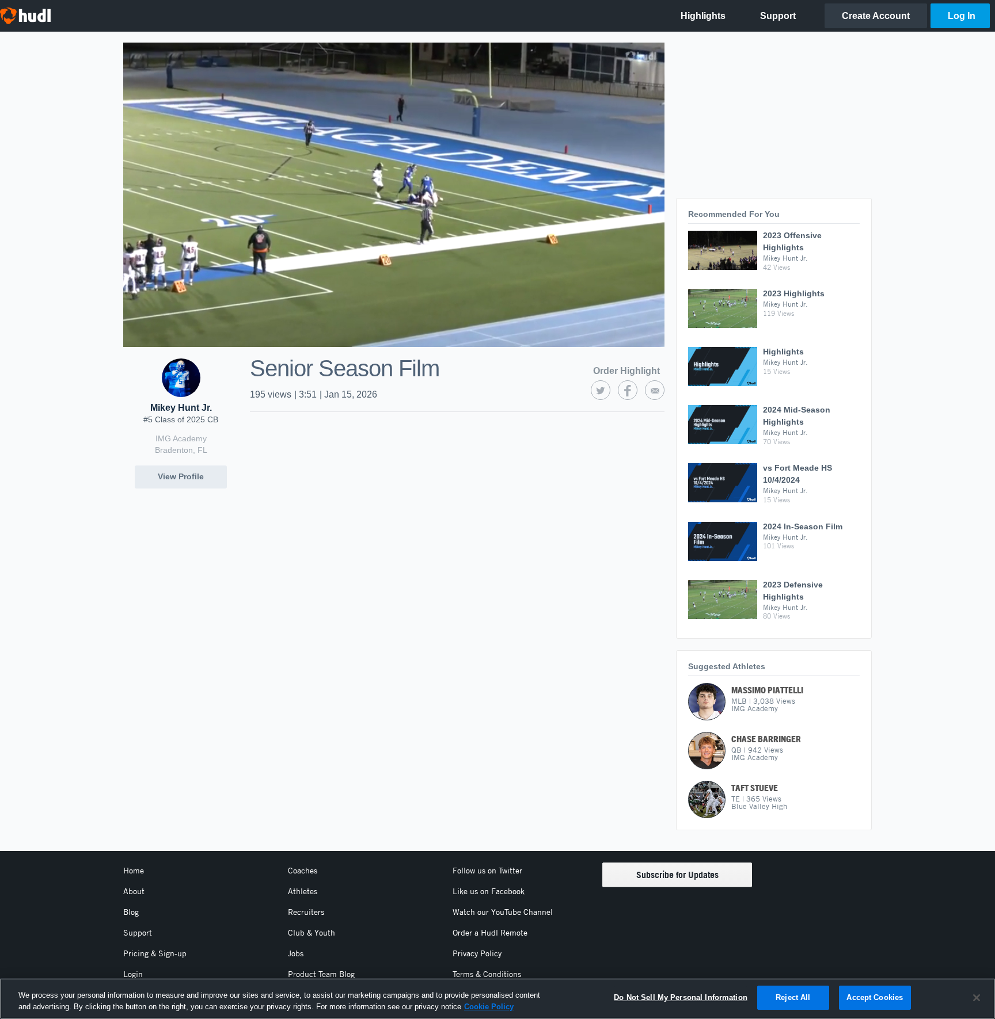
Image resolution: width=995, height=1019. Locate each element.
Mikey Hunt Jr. (181, 408)
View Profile (181, 476)
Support (137, 932)
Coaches (302, 870)
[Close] (976, 997)
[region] (497, 998)
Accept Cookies (874, 997)
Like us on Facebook (489, 891)
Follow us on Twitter (487, 870)
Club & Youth (311, 932)
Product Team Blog (321, 974)
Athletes (302, 891)
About (134, 891)
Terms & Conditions (487, 974)
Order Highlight (626, 371)
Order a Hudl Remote (490, 932)
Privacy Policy (477, 953)
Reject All (793, 997)
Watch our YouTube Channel (503, 912)
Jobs (295, 953)
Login (133, 974)
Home (133, 870)
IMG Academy (181, 438)
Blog (131, 912)
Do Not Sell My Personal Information (680, 997)
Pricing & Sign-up (155, 953)
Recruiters (306, 912)
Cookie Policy (489, 1006)
